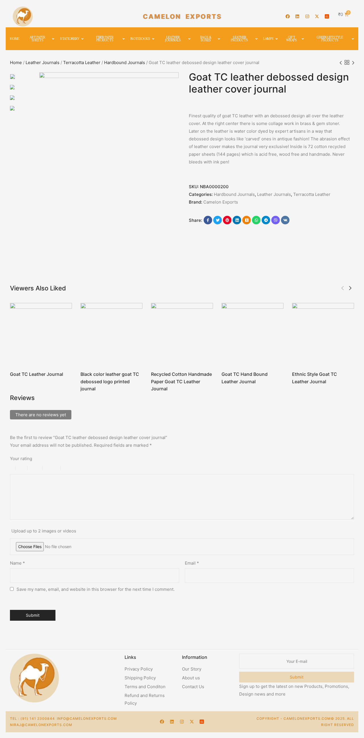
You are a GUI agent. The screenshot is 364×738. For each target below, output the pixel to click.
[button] (342, 288)
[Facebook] (287, 16)
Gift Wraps (291, 39)
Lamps (268, 38)
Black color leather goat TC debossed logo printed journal (109, 381)
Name (17, 563)
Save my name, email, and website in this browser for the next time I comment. (95, 589)
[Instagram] (307, 16)
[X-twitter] (317, 16)
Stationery (69, 38)
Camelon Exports (220, 202)
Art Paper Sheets (37, 39)
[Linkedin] (297, 16)
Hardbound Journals (124, 62)
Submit (296, 677)
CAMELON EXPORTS (182, 16)
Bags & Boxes (206, 39)
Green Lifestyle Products (330, 39)
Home (14, 38)
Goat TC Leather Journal (36, 374)
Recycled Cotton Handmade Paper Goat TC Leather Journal (181, 381)
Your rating (21, 458)
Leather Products (239, 39)
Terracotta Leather (81, 62)
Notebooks (140, 38)
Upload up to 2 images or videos (43, 531)
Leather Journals (173, 39)
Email (192, 563)
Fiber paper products (104, 39)
